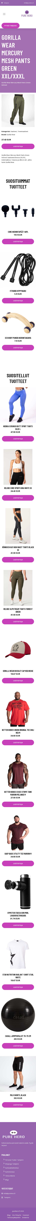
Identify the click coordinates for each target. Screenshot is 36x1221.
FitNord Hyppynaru (18, 291)
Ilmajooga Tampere (12, 1164)
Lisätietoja (18, 146)
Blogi (7, 1180)
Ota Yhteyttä (16, 1215)
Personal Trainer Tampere (14, 1160)
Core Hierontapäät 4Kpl (18, 231)
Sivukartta (25, 1217)
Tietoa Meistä (10, 1176)
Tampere (6, 3)
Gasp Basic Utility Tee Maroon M (18, 853)
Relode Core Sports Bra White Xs (18, 488)
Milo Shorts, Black (18, 1095)
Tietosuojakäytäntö (13, 1217)
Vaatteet (14, 131)
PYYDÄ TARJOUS (10, 26)
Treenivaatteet (23, 131)
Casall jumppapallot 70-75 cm (18, 1036)
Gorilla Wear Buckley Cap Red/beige (18, 671)
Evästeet (26, 1215)
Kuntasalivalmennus (12, 1168)
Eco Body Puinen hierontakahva (18, 338)
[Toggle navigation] (4, 14)
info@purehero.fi (29, 3)
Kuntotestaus (10, 1172)
